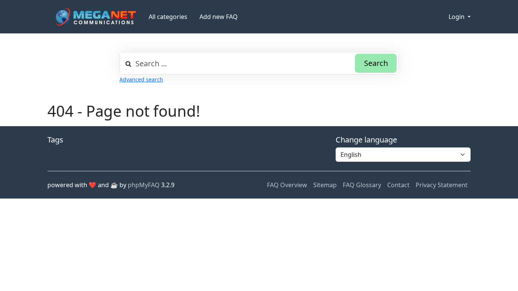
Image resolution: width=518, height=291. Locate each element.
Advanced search (141, 79)
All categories (168, 17)
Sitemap (325, 185)
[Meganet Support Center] (95, 17)
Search (376, 63)
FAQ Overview (287, 185)
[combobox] (259, 63)
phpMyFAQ (144, 185)
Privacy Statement (442, 185)
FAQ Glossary (362, 185)
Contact (398, 185)
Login (457, 17)
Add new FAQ (218, 17)
